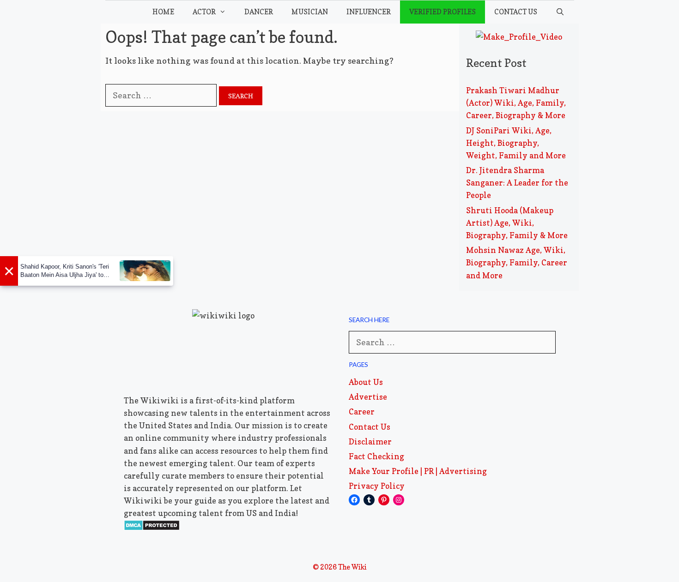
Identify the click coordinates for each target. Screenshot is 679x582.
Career (362, 411)
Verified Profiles (442, 11)
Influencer (368, 11)
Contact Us (515, 11)
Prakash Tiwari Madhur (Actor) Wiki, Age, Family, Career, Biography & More (516, 102)
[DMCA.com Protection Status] (152, 528)
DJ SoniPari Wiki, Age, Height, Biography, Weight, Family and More (516, 143)
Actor (204, 11)
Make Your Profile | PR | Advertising (418, 471)
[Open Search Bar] (560, 12)
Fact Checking (376, 456)
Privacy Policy (377, 486)
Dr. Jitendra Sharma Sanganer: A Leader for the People (517, 182)
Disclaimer (370, 441)
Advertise (368, 397)
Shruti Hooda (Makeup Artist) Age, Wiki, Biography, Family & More (517, 222)
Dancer (258, 11)
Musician (309, 11)
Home (163, 11)
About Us (366, 382)
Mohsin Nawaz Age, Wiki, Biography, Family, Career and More (516, 262)
